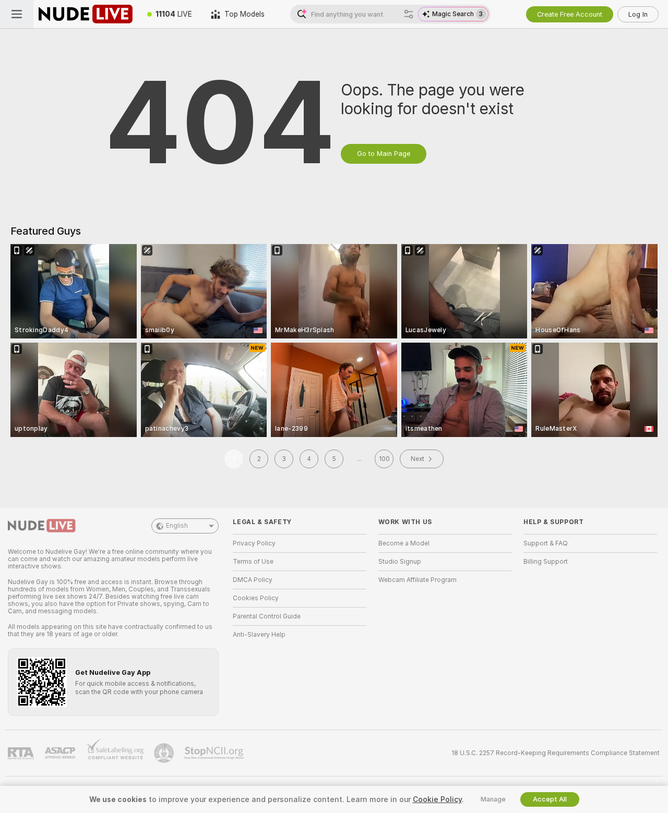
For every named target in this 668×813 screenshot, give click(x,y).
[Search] (408, 14)
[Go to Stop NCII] (215, 753)
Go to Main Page (383, 153)
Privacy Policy (254, 543)
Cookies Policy (256, 598)
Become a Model (404, 543)
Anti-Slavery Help (259, 634)
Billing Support (545, 561)
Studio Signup (399, 561)
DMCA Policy (252, 580)
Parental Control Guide (267, 616)
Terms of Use (253, 561)
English (177, 525)
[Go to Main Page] (85, 14)
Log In (638, 14)
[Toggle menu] (16, 14)
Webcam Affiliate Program (417, 580)
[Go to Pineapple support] (165, 753)
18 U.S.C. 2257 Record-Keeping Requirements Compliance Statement (555, 753)
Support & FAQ (545, 543)
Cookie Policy (437, 799)
